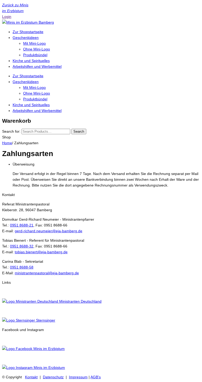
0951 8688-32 (21, 246)
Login (6, 16)
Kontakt (31, 377)
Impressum (78, 377)
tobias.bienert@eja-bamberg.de (41, 252)
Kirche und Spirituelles (31, 61)
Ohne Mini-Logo (36, 49)
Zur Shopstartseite (28, 32)
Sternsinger (45, 320)
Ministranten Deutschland (80, 301)
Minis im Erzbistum (48, 349)
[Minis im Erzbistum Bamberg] (28, 22)
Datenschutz (53, 377)
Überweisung (23, 164)
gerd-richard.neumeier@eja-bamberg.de (48, 231)
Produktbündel (35, 55)
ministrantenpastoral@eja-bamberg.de (47, 273)
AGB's (95, 377)
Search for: (11, 131)
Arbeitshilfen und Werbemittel (37, 66)
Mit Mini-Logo (34, 43)
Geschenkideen (26, 37)
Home (7, 143)
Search (78, 131)
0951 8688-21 (21, 225)
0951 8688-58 (21, 267)
